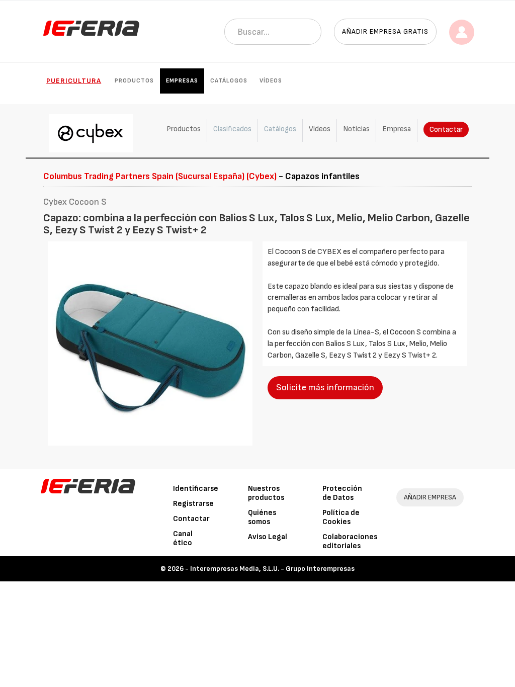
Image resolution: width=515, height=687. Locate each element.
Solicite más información (325, 387)
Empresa (396, 129)
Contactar (446, 129)
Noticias (356, 129)
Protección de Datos (342, 493)
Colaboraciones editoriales (349, 541)
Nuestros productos (266, 493)
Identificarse (195, 488)
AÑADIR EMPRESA (430, 497)
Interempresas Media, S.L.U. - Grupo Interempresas (272, 568)
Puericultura (73, 80)
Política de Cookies (341, 517)
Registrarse (193, 503)
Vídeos (271, 80)
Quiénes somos (262, 517)
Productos (134, 80)
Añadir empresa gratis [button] (385, 31)
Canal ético (183, 538)
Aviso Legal (267, 537)
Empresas (182, 80)
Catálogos (228, 80)
